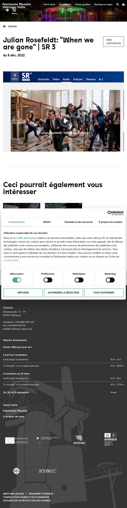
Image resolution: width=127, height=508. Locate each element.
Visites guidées (82, 4)
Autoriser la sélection (63, 292)
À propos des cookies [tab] (111, 222)
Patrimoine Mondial (15, 410)
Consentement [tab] (16, 222)
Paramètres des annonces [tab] (79, 222)
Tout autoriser (104, 292)
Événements (65, 4)
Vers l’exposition (113, 42)
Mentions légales (13, 494)
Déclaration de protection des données (27, 500)
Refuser (23, 292)
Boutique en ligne (103, 4)
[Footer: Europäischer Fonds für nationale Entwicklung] (16, 439)
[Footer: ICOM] (48, 471)
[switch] (48, 279)
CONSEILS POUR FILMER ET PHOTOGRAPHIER (26, 497)
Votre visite (49, 4)
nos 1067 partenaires (25, 238)
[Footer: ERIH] (16, 471)
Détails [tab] (47, 222)
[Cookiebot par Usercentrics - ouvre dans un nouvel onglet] (109, 213)
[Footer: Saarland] (79, 439)
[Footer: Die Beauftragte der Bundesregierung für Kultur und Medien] (48, 439)
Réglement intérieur (41, 494)
